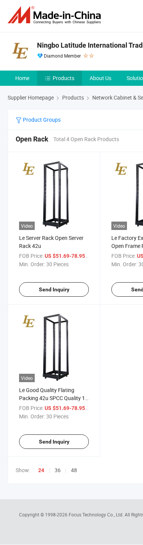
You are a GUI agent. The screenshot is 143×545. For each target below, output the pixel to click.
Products (63, 78)
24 (41, 470)
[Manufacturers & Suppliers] (56, 15)
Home (22, 78)
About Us (100, 78)
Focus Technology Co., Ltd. (97, 514)
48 (74, 470)
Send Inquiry (54, 289)
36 (58, 470)
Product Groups (41, 119)
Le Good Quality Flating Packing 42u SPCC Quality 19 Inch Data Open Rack (53, 398)
